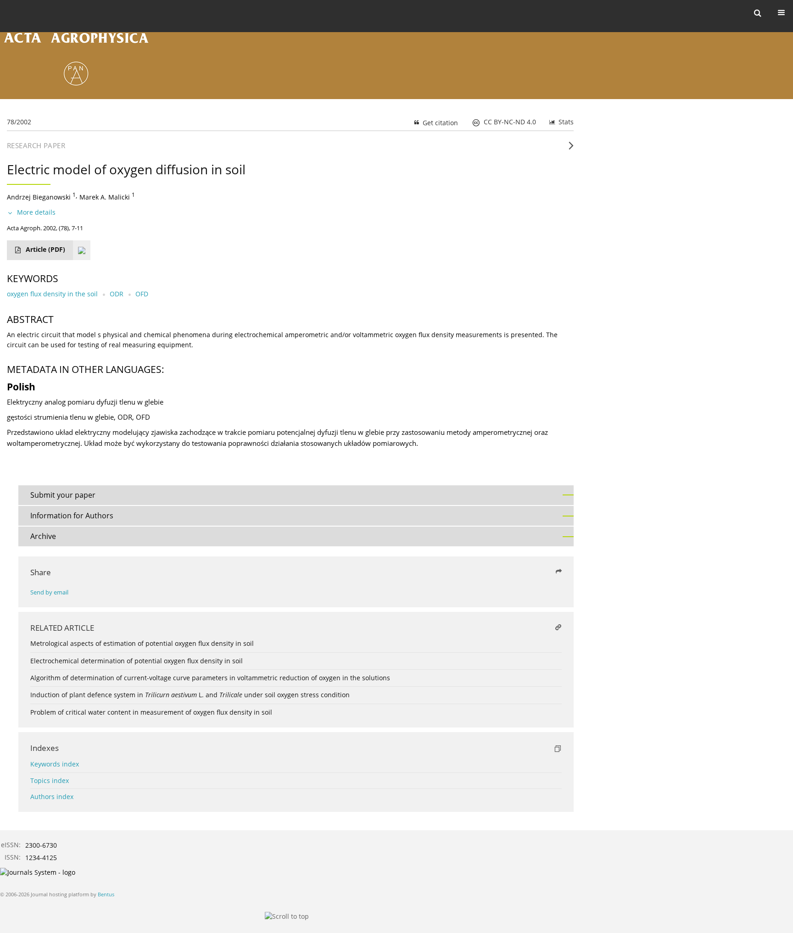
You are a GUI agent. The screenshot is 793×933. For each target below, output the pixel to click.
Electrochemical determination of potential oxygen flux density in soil (136, 660)
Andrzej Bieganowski (39, 197)
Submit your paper (62, 495)
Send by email (49, 592)
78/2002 (19, 121)
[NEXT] (571, 149)
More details (36, 212)
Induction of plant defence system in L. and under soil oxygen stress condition (190, 694)
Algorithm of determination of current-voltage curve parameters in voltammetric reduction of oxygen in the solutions (210, 677)
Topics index (49, 780)
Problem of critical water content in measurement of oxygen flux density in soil (151, 712)
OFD (141, 293)
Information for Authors (71, 516)
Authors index (51, 796)
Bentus (106, 894)
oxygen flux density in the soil (52, 293)
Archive (43, 536)
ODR (116, 293)
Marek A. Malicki (104, 197)
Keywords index (54, 764)
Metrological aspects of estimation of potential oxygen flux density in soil (142, 643)
